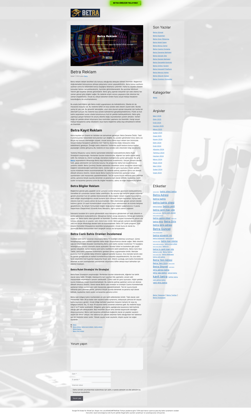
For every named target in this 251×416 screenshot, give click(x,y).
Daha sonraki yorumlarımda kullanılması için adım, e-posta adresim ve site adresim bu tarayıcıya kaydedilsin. (107, 391)
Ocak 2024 (157, 173)
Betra (74, 325)
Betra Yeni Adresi (78, 331)
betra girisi (158, 221)
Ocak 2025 (157, 136)
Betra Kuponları (159, 36)
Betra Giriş (170, 221)
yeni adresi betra (159, 280)
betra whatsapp (168, 254)
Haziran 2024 (158, 156)
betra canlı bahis (157, 213)
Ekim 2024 (157, 143)
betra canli (169, 206)
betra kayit (170, 238)
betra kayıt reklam (87, 327)
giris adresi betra (161, 270)
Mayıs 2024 (157, 159)
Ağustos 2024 (158, 149)
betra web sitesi (157, 254)
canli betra (171, 267)
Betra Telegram (159, 295)
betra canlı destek (169, 213)
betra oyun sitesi (171, 244)
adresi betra (156, 192)
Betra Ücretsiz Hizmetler (162, 79)
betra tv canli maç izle (163, 249)
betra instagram (159, 238)
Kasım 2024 (157, 139)
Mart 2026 (157, 116)
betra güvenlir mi (162, 235)
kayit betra (160, 276)
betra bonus (157, 207)
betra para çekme (157, 246)
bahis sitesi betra (168, 191)
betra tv (166, 246)
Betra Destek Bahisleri (161, 59)
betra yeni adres (159, 257)
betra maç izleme (169, 241)
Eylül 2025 (157, 123)
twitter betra (173, 277)
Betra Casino (77, 329)
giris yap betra (160, 273)
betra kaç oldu (156, 241)
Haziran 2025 (158, 126)
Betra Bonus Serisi (160, 46)
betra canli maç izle (164, 209)
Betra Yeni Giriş (160, 263)
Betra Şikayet (160, 266)
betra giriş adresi (162, 225)
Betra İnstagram (159, 298)
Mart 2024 (157, 166)
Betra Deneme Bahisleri (162, 52)
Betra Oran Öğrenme (161, 39)
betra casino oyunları (158, 215)
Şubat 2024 (157, 170)
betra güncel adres (157, 232)
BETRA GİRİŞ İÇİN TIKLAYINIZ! (125, 3)
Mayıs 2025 (157, 129)
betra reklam (98, 327)
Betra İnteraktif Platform (162, 69)
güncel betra (172, 273)
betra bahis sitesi (163, 202)
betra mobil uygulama (158, 244)
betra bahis (159, 198)
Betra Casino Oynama (161, 49)
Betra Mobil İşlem (160, 42)
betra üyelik (172, 263)
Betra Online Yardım (161, 66)
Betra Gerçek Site (160, 56)
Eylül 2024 (157, 146)
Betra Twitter (167, 252)
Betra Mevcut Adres (161, 73)
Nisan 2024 (157, 163)
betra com (173, 218)
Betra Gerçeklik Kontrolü (162, 62)
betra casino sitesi (161, 218)
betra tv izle (157, 252)
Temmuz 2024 (158, 153)
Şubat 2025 (157, 133)
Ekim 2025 (157, 119)
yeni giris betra (160, 282)
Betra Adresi (77, 327)
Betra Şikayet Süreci (161, 76)
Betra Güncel (158, 32)
